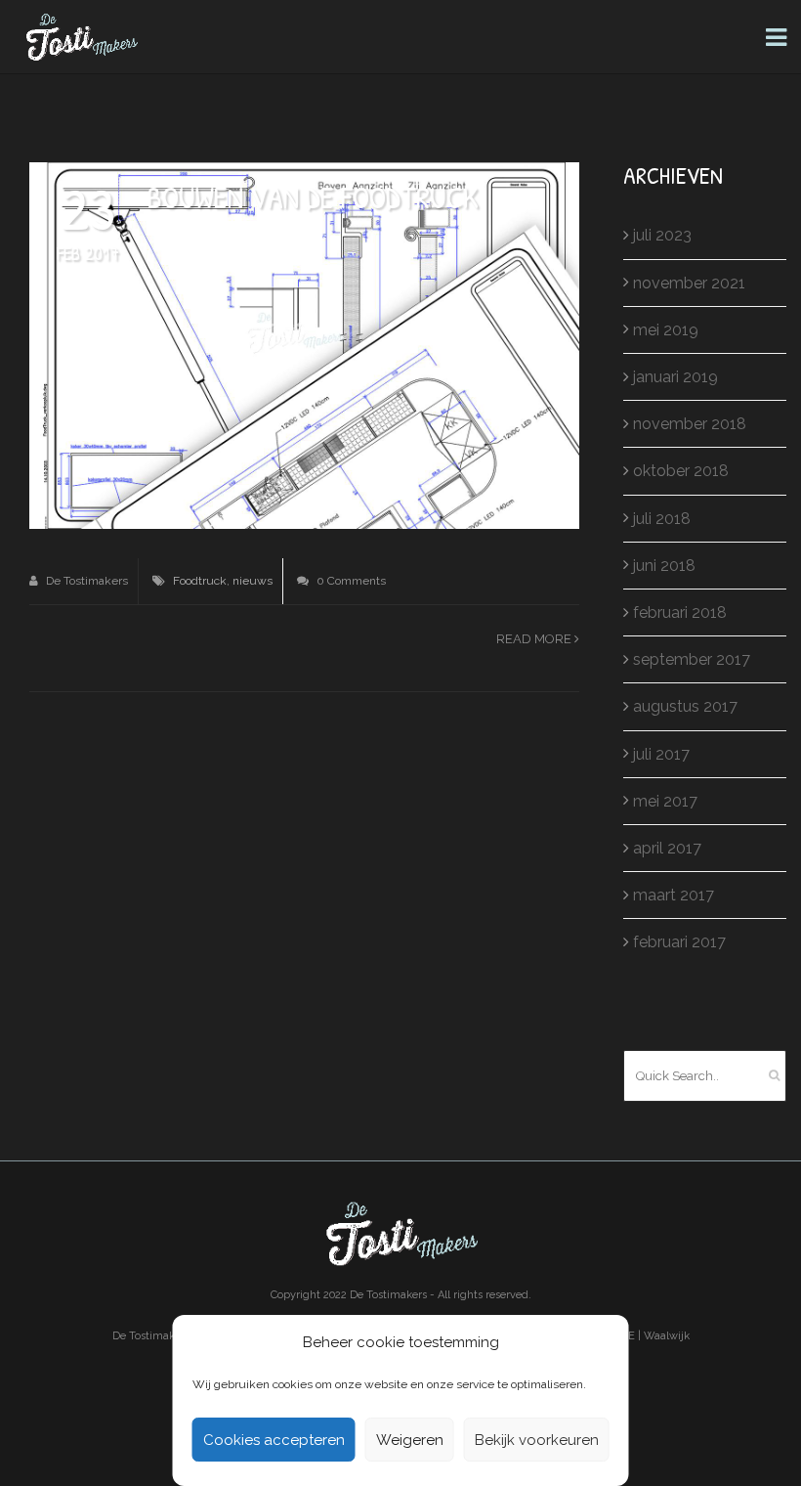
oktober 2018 (681, 470)
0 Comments (350, 581)
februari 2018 (680, 612)
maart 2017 (673, 895)
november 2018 (689, 424)
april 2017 (667, 848)
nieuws (252, 581)
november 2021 (689, 283)
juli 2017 (661, 754)
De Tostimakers (85, 581)
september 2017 (691, 659)
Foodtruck (200, 581)
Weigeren (409, 1440)
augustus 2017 (685, 706)
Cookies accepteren (274, 1440)
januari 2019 (675, 377)
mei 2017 (665, 801)
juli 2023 (662, 235)
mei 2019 (665, 330)
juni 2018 (664, 565)
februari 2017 (679, 942)
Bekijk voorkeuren (537, 1440)
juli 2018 (662, 518)
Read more (535, 639)
